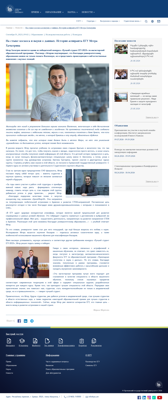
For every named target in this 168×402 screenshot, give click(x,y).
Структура (90, 21)
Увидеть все (151, 117)
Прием (35, 12)
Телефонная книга (66, 345)
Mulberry (36, 345)
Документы (96, 345)
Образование (53, 12)
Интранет (10, 345)
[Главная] (14, 9)
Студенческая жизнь (131, 21)
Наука (72, 12)
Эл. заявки (49, 345)
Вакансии (49, 365)
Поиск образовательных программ (60, 369)
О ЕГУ (78, 21)
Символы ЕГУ (91, 365)
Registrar (83, 345)
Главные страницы (15, 355)
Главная (9, 28)
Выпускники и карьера (109, 21)
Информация (52, 355)
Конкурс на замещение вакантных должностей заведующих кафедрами (136, 151)
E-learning (23, 345)
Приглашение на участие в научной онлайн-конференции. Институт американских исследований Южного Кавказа (135, 133)
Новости (87, 12)
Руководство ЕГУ (92, 361)
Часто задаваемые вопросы (57, 361)
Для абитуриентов (53, 373)
